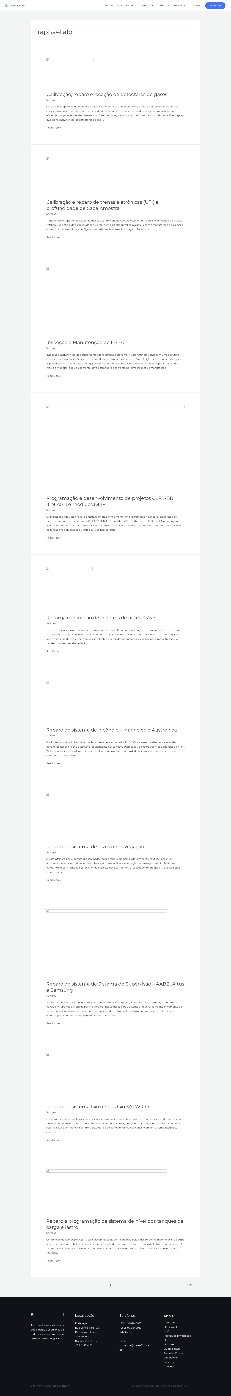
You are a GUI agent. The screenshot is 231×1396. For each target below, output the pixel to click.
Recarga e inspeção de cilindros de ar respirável (101, 618)
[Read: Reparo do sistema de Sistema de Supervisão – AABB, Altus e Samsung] (106, 943)
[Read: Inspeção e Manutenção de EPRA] (86, 301)
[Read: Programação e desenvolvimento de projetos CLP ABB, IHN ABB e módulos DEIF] (115, 448)
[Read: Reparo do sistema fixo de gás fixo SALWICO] (112, 1076)
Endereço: (81, 1323)
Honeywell (170, 1326)
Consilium (170, 1322)
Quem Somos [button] (125, 5)
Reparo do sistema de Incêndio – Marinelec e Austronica (111, 730)
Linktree (169, 1344)
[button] (215, 5)
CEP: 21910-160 (84, 1345)
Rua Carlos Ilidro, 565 (87, 1327)
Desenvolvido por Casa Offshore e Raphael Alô (160, 1385)
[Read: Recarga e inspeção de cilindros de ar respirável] (69, 588)
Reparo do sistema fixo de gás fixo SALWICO (97, 1106)
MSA (166, 1331)
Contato (195, 5)
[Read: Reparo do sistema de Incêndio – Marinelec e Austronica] (86, 701)
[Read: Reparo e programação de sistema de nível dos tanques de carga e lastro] (106, 1191)
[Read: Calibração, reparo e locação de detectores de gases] (70, 72)
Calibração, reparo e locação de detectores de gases (106, 94)
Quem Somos (172, 1348)
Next (192, 1284)
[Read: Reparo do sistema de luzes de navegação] (74, 816)
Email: (122, 1340)
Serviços (164, 5)
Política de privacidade (177, 1335)
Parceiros (179, 5)
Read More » (53, 127)
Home (109, 5)
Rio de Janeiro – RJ (86, 1340)
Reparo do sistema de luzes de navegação (95, 847)
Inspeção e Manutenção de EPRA (85, 342)
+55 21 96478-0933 (130, 1323)
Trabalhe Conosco (175, 1353)
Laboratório (148, 5)
